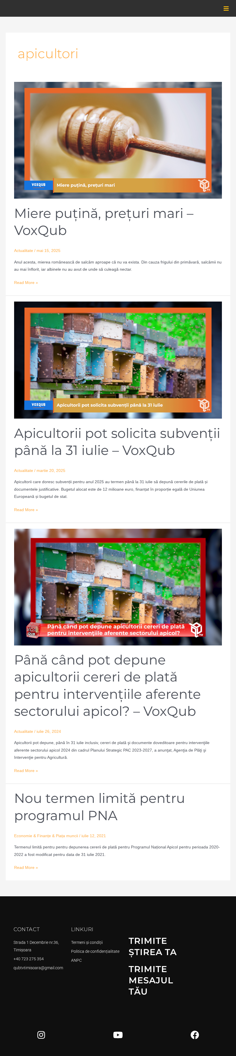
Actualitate (23, 251)
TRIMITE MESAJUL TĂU (151, 980)
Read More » (26, 282)
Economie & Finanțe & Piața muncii (46, 836)
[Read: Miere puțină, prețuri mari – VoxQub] (118, 140)
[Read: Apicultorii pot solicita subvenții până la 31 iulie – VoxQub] (118, 360)
